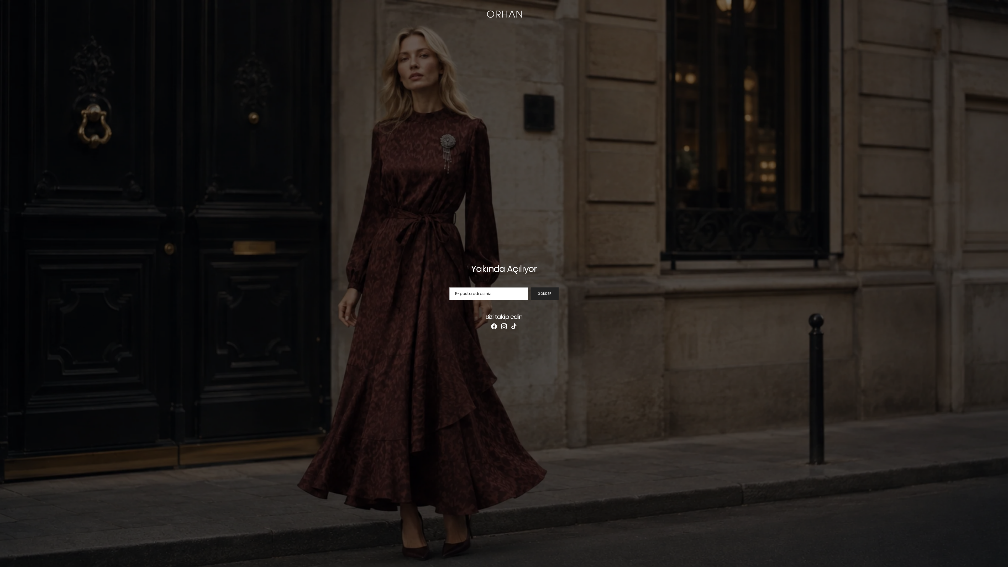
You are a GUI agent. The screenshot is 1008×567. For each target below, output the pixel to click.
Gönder (545, 293)
